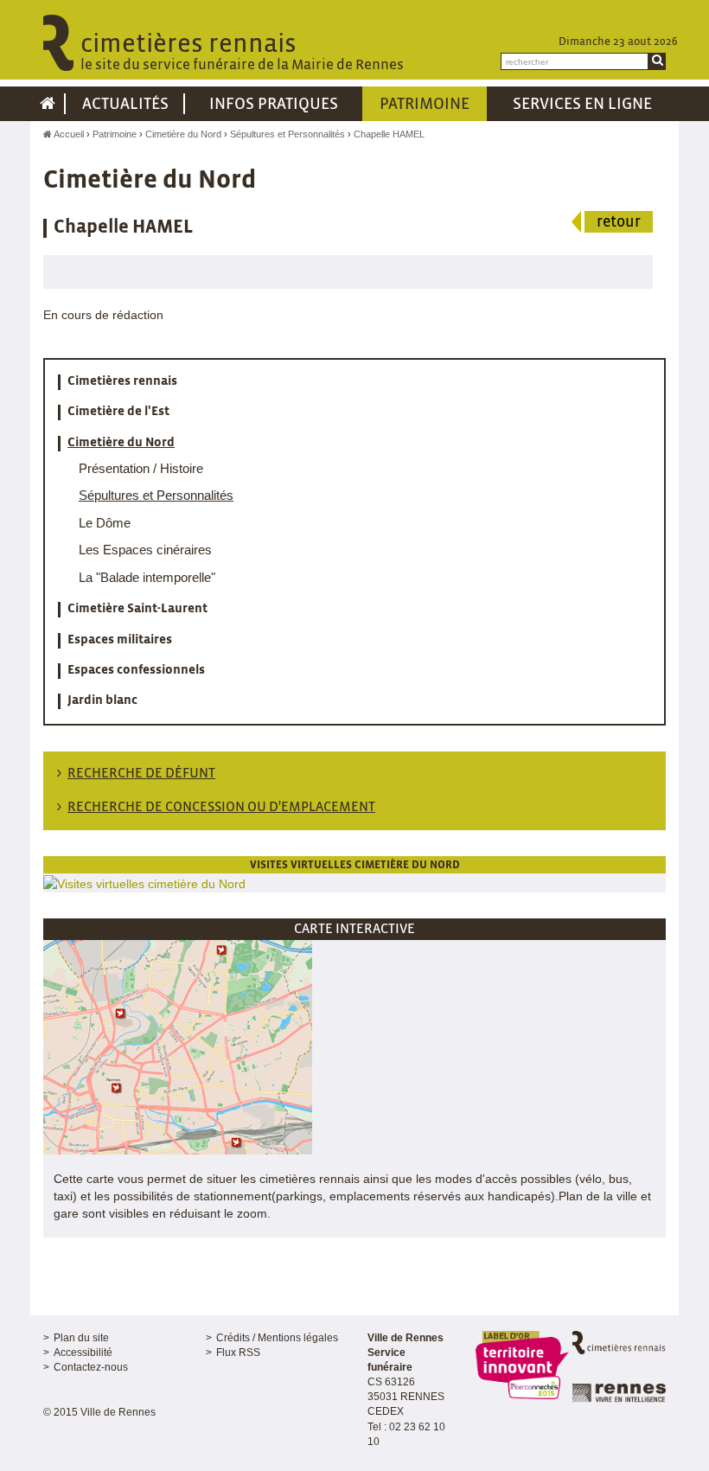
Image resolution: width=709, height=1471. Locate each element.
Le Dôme (105, 522)
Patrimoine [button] (424, 104)
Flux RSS (238, 1352)
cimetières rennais (242, 52)
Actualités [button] (125, 104)
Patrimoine (115, 134)
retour (619, 222)
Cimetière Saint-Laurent (137, 609)
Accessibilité (83, 1352)
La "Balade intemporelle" (147, 577)
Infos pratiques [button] (273, 104)
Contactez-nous (91, 1367)
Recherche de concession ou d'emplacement (221, 807)
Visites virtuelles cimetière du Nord (355, 865)
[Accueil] (47, 103)
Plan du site (81, 1338)
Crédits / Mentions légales (277, 1338)
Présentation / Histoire (141, 468)
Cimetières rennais (122, 381)
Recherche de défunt (141, 773)
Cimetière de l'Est (118, 412)
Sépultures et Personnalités (287, 134)
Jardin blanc (102, 700)
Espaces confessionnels (136, 670)
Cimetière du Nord (183, 134)
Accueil (68, 134)
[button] (177, 1045)
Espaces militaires (119, 640)
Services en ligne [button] (582, 104)
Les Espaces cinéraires (145, 549)
